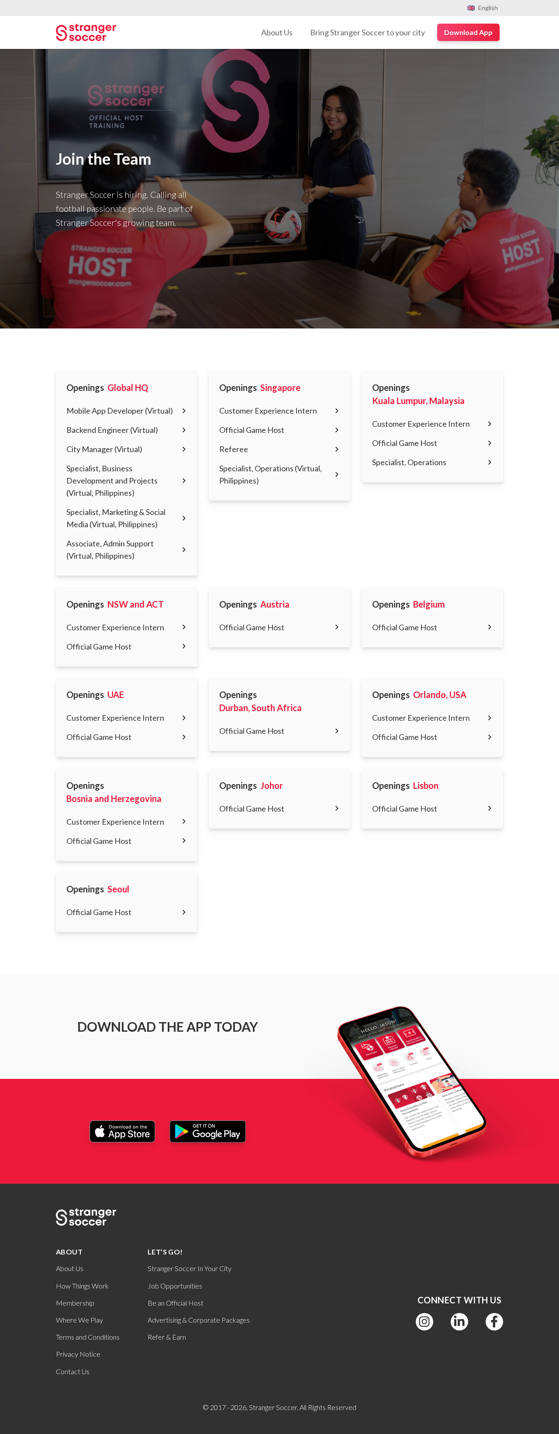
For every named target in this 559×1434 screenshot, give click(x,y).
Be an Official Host (176, 1303)
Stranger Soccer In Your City (189, 1268)
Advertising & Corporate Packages (199, 1320)
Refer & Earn (167, 1337)
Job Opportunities (175, 1286)
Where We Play (79, 1320)
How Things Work (82, 1286)
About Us (69, 1268)
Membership (75, 1303)
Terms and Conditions (88, 1337)
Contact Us (73, 1371)
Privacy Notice (78, 1354)
